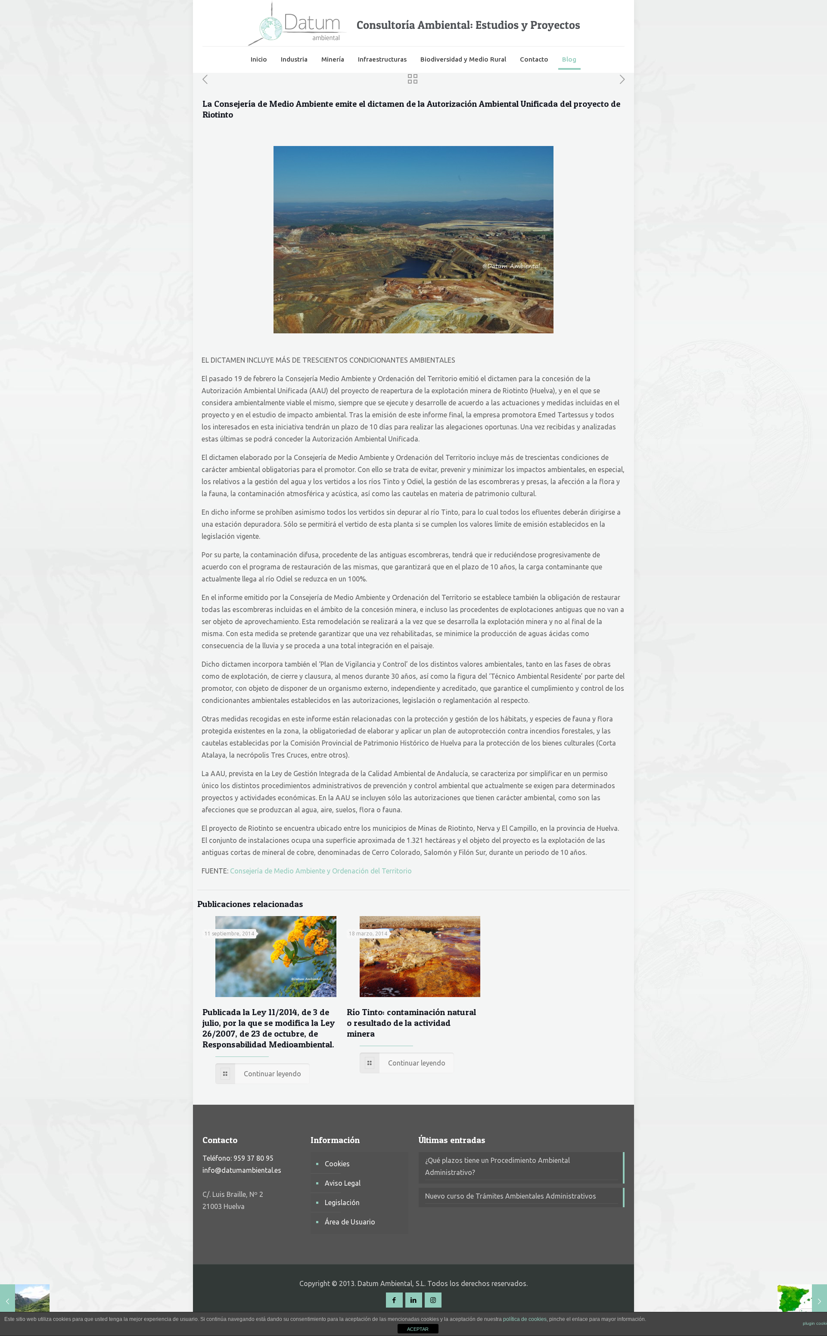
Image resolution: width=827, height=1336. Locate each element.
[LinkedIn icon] (413, 1300)
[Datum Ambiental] (414, 23)
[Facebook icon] (394, 1300)
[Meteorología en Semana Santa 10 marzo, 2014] (802, 1301)
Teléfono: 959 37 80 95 (238, 1158)
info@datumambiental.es (241, 1170)
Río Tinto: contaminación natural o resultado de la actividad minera (411, 1023)
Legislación (342, 1202)
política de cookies (525, 1319)
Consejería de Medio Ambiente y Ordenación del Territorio (321, 871)
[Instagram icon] (433, 1300)
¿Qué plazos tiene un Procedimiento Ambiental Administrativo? (497, 1166)
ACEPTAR (418, 1329)
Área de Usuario (350, 1222)
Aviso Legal (343, 1183)
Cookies (337, 1164)
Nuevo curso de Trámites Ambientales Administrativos (510, 1196)
